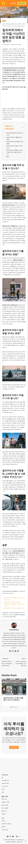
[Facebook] (7, 836)
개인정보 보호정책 (11, 841)
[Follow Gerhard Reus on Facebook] (10, 651)
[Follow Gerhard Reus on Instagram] (13, 651)
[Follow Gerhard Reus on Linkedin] (18, 651)
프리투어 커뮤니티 (6, 823)
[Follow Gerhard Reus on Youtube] (15, 651)
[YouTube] (13, 836)
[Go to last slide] (4, 692)
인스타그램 (4, 829)
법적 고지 (19, 841)
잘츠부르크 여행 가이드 (11, 23)
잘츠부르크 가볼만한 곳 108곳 (12, 602)
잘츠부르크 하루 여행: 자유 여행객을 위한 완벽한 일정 (7, 662)
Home (3, 23)
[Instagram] (10, 836)
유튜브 (3, 826)
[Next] (24, 692)
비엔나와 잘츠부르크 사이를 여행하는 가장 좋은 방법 (20, 662)
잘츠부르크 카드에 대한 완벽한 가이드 (14, 608)
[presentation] (14, 687)
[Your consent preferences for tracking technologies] (25, 841)
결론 (8, 156)
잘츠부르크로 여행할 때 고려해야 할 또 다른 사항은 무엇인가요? (15, 152)
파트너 (3, 820)
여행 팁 (4, 20)
